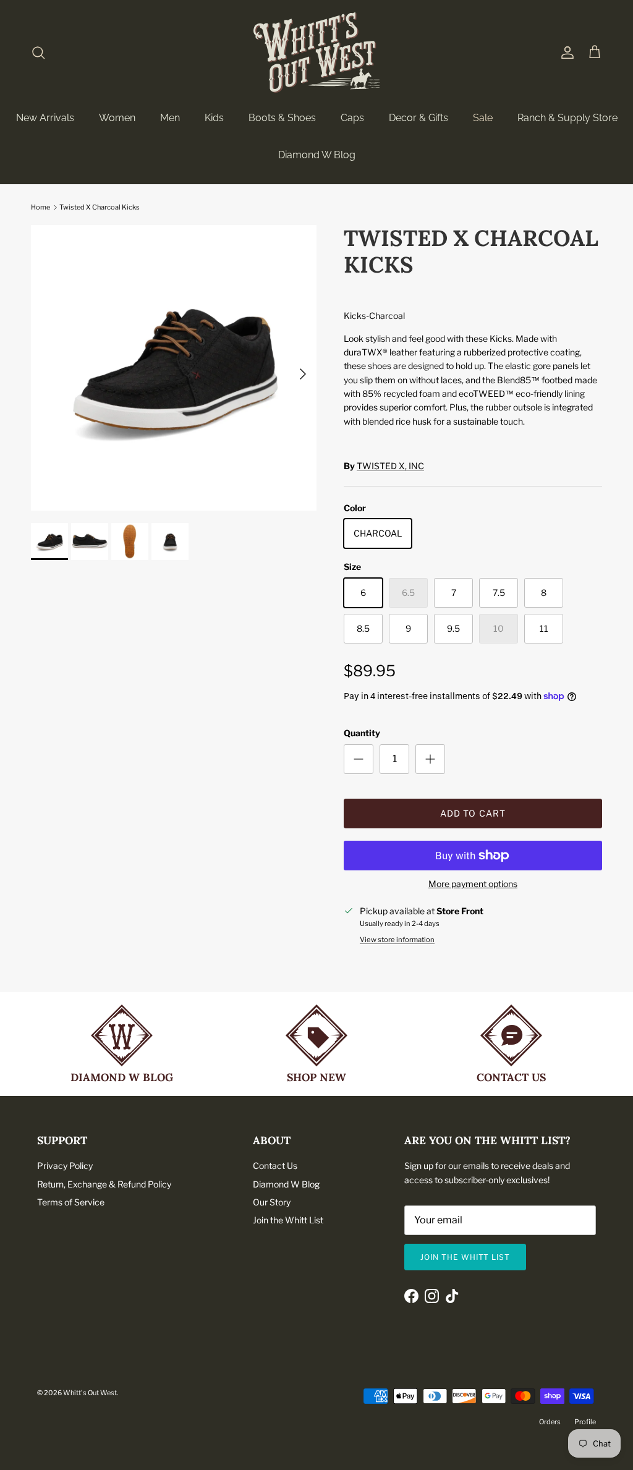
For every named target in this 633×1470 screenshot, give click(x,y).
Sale (483, 118)
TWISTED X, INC (390, 466)
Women (117, 118)
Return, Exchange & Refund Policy (104, 1184)
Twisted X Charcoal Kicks (99, 207)
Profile (585, 1421)
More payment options (472, 884)
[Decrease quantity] (358, 759)
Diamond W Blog (316, 155)
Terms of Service (70, 1202)
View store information (397, 939)
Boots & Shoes (282, 118)
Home (40, 207)
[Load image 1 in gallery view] (173, 368)
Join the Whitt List (288, 1220)
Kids (214, 118)
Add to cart (473, 813)
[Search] (38, 52)
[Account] (565, 52)
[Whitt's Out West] (316, 52)
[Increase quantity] (430, 759)
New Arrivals (45, 118)
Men (170, 118)
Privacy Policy (65, 1165)
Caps (352, 118)
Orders (550, 1421)
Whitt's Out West (90, 1392)
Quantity (362, 733)
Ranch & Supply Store (567, 118)
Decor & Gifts (418, 118)
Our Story (272, 1202)
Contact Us (275, 1165)
